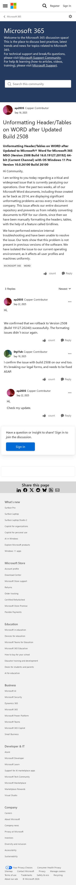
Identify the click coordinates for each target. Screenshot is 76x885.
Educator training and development (21, 660)
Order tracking (11, 593)
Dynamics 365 (11, 703)
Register (55, 6)
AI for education (12, 673)
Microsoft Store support (16, 581)
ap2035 (19, 108)
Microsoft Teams (12, 721)
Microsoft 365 (14, 16)
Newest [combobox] (65, 289)
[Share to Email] (57, 490)
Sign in (20, 447)
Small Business (12, 734)
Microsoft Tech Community (17, 776)
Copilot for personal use (16, 532)
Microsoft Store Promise (16, 605)
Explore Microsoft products (17, 544)
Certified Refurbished (15, 599)
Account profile (12, 568)
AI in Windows (11, 538)
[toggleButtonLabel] (70, 16)
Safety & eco (43, 875)
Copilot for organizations (16, 526)
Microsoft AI (10, 690)
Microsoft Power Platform (17, 715)
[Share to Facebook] (25, 490)
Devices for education (15, 636)
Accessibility (10, 850)
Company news (12, 825)
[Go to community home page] (13, 6)
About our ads (11, 878)
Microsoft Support (44, 65)
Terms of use (10, 875)
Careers (8, 813)
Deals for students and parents (19, 666)
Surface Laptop (12, 513)
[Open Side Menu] (5, 6)
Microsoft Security (13, 697)
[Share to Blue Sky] (44, 490)
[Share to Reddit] (38, 490)
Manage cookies (57, 871)
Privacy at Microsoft (14, 831)
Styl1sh (18, 351)
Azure (7, 751)
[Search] (44, 5)
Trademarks (26, 875)
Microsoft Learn (12, 764)
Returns (8, 587)
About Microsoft (12, 819)
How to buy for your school (17, 654)
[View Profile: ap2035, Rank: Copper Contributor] (8, 110)
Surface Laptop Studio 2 (16, 520)
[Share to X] (32, 490)
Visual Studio (11, 795)
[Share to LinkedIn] (19, 490)
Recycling (58, 875)
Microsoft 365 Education (16, 648)
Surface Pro (10, 507)
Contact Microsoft (25, 871)
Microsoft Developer (14, 758)
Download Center (13, 574)
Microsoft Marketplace (15, 782)
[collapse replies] (38, 296)
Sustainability (11, 856)
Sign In (67, 6)
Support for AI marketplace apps (20, 770)
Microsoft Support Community (40, 57)
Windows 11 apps (13, 550)
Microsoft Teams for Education (19, 642)
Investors (9, 837)
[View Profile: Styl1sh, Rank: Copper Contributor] (8, 354)
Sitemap (8, 871)
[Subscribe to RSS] (51, 490)
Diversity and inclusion (15, 843)
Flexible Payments (13, 612)
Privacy (42, 871)
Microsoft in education (15, 629)
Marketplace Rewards (15, 789)
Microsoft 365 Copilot (15, 728)
